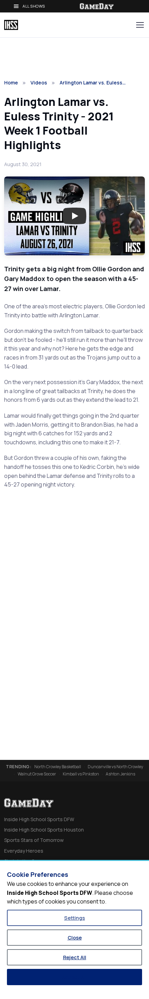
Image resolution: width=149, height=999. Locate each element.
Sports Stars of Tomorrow (34, 840)
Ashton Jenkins (120, 774)
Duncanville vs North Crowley (115, 767)
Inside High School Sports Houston (44, 829)
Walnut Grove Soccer (37, 774)
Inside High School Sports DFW (39, 819)
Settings (74, 918)
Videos (38, 82)
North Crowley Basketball (57, 767)
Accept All (74, 977)
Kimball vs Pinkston (81, 774)
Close (75, 937)
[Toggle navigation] (139, 25)
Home (11, 82)
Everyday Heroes (23, 850)
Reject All (74, 957)
